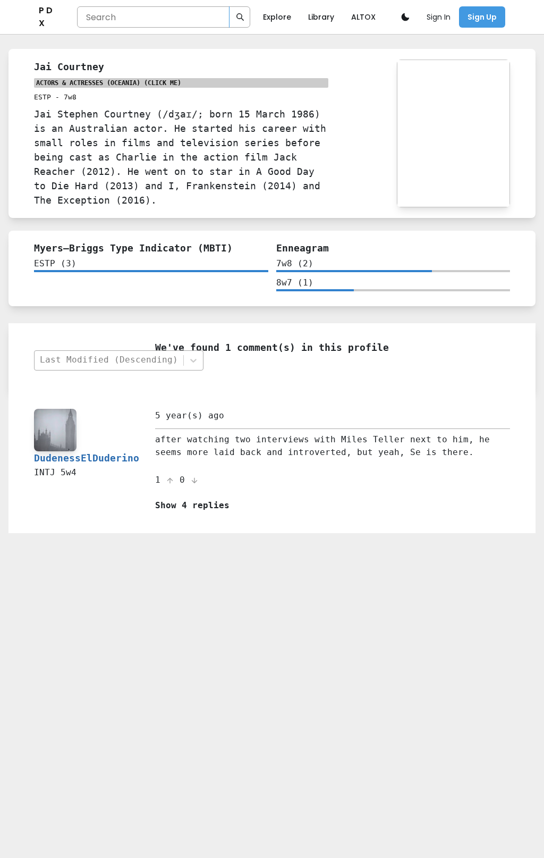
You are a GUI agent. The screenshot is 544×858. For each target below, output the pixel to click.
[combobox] (108, 360)
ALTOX (363, 17)
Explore (277, 17)
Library (321, 17)
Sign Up (482, 17)
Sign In (438, 17)
